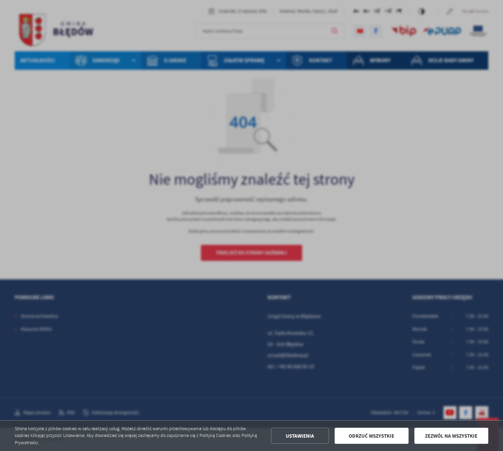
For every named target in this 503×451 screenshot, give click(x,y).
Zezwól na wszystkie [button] (451, 436)
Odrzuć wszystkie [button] (371, 436)
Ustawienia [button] (300, 436)
